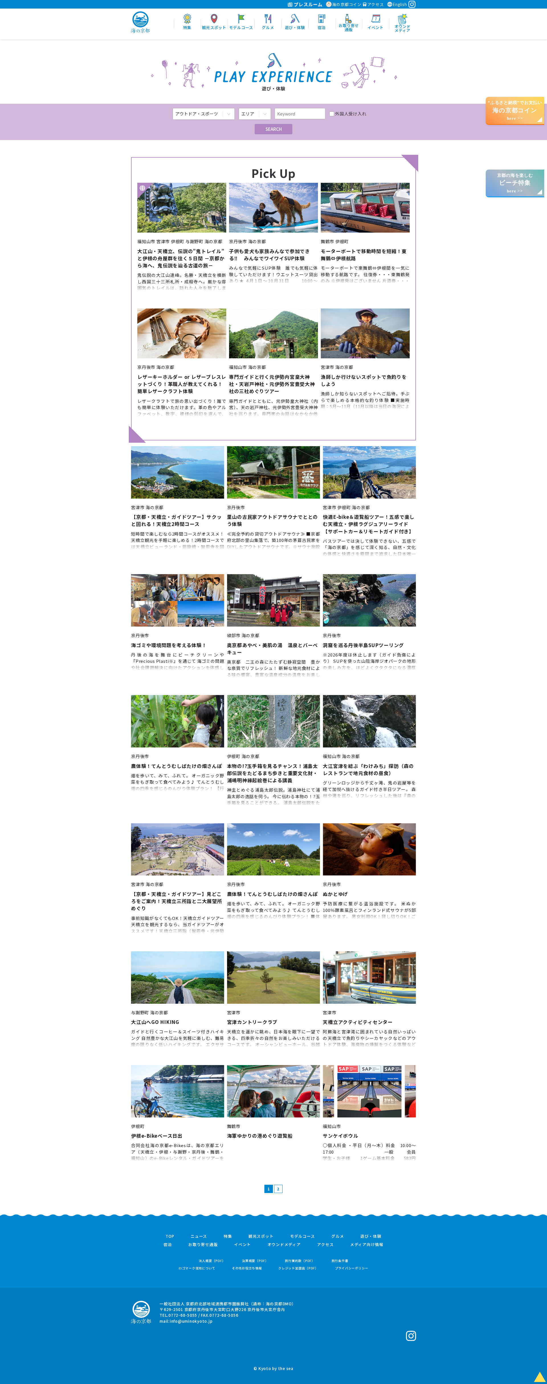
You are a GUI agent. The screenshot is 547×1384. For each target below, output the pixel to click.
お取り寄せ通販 (203, 1245)
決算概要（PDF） (255, 1260)
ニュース (199, 1236)
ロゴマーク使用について (197, 1268)
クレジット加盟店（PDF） (298, 1268)
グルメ (337, 1236)
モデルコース (302, 1236)
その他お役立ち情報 (247, 1268)
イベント (242, 1245)
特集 (228, 1236)
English (400, 4)
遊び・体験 (370, 1236)
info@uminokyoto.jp (191, 1321)
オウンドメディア (284, 1245)
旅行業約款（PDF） (300, 1260)
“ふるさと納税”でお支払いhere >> (515, 110)
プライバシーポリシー (352, 1268)
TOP (170, 1236)
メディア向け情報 (366, 1245)
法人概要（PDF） (212, 1260)
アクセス (375, 4)
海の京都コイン (347, 4)
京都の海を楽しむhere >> (515, 183)
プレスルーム (308, 4)
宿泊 (168, 1245)
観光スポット (261, 1236)
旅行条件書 (340, 1260)
